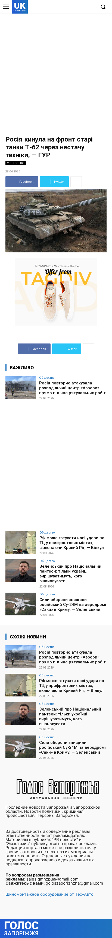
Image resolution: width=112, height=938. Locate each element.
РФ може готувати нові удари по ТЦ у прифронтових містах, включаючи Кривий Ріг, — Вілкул (71, 542)
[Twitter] (83, 7)
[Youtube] (91, 7)
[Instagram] (75, 7)
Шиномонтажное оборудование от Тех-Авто (49, 894)
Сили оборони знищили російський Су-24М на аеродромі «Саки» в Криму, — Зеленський (72, 604)
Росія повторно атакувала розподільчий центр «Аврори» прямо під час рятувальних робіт (72, 388)
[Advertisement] (56, 72)
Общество (16, 163)
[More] (76, 181)
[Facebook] (66, 7)
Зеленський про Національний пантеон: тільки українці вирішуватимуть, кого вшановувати (70, 573)
